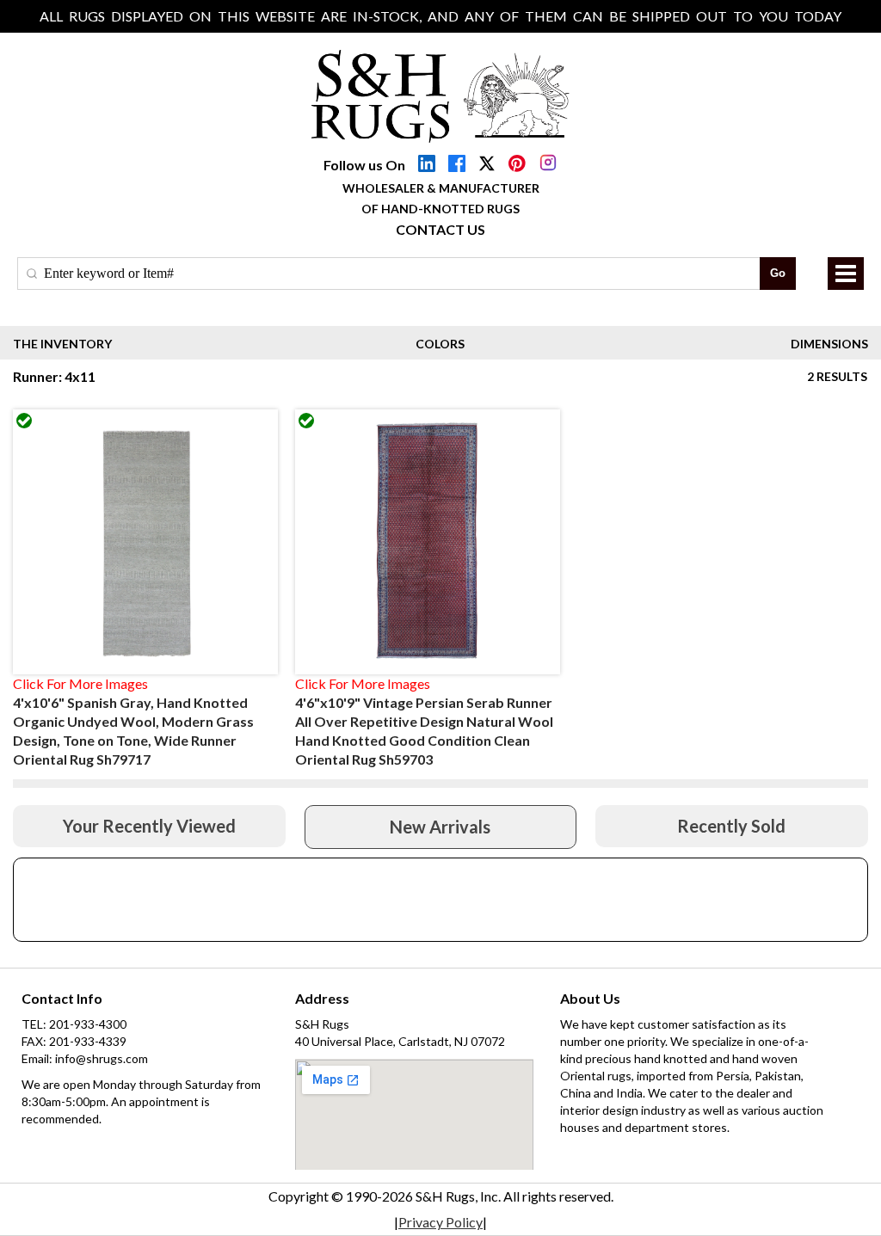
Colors (440, 343)
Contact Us (440, 229)
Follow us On (364, 165)
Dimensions (829, 343)
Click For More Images (80, 683)
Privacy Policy (440, 1222)
